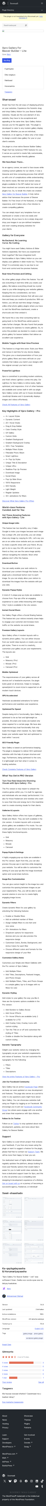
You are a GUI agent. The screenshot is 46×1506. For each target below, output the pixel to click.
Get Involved (29, 1435)
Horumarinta (10, 86)
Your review (7, 1382)
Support (5, 1439)
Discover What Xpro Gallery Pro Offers (18, 501)
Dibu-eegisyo (10, 75)
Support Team (34, 1152)
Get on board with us (11, 1183)
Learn (4, 1435)
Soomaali (11, 1476)
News (4, 1420)
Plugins (27, 1424)
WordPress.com (9, 1454)
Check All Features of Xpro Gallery (16, 405)
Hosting (5, 1424)
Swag (27, 1447)
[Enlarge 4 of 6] (41, 1223)
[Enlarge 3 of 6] (19, 1223)
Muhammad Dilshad (15, 1296)
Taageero (8, 92)
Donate (28, 1443)
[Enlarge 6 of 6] (41, 1246)
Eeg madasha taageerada (12, 1402)
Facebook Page (31, 1087)
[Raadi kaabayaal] (26, 25)
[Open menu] (42, 3)
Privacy (5, 1427)
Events (27, 1439)
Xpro (9, 54)
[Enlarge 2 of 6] (41, 1200)
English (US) (39, 1328)
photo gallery (38, 1333)
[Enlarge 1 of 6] (19, 1200)
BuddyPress (8, 1465)
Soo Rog (7, 60)
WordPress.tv (9, 1447)
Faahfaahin (9, 69)
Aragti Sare (6, 1344)
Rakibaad (8, 80)
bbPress (6, 1462)
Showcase (28, 1416)
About (4, 1416)
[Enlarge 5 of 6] (19, 1246)
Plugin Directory (8, 10)
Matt (5, 1458)
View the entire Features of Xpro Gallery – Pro (21, 1077)
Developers (7, 1443)
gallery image (27, 1333)
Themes (27, 1420)
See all (41, 1382)
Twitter (16, 1123)
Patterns (27, 1427)
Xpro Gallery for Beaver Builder (14, 194)
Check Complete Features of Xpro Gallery (19, 769)
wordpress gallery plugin (34, 1338)
